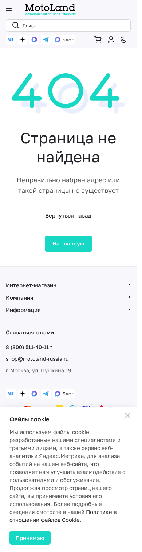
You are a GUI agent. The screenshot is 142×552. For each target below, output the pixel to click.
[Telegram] (46, 39)
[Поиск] (14, 25)
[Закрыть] (128, 415)
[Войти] (112, 39)
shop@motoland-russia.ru (37, 359)
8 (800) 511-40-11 (27, 347)
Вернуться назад (68, 215)
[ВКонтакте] (11, 39)
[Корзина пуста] (99, 39)
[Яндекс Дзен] (22, 39)
